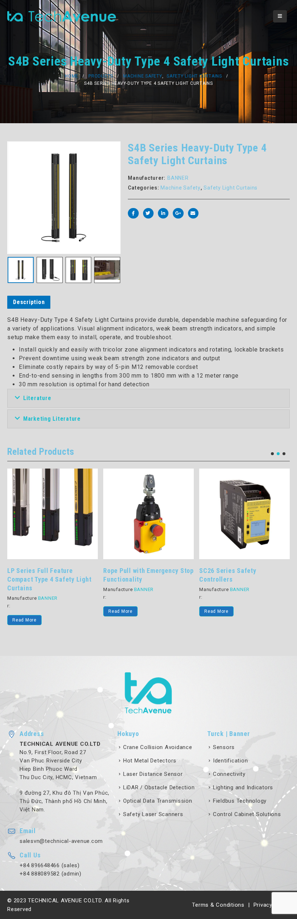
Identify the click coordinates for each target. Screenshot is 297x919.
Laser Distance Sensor (153, 774)
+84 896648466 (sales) (50, 865)
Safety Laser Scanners (153, 814)
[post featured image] (52, 514)
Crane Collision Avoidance (157, 747)
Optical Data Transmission (157, 801)
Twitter (148, 213)
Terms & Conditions (218, 905)
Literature (37, 398)
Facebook (133, 213)
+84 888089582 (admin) (50, 873)
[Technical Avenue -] (61, 16)
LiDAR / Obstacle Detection (159, 787)
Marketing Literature (52, 418)
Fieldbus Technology (240, 801)
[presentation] (16, 197)
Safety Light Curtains (231, 188)
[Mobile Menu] (280, 16)
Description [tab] (29, 302)
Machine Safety (180, 188)
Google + (178, 213)
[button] (272, 453)
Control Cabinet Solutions (247, 814)
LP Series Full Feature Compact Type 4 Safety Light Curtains (49, 579)
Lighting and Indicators (243, 787)
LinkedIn (163, 213)
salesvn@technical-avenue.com (61, 841)
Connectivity (229, 774)
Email (193, 213)
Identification (230, 760)
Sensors (224, 747)
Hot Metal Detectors (149, 760)
